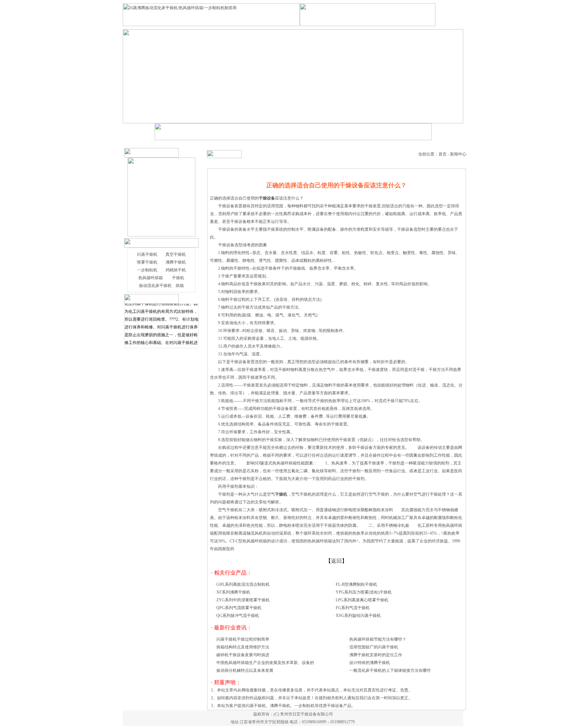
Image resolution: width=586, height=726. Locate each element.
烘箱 (180, 285)
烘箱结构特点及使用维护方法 (242, 647)
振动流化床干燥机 (155, 285)
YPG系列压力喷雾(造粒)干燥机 (364, 592)
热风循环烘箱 (150, 277)
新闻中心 (458, 154)
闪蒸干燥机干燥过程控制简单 (242, 639)
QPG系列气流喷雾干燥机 (238, 607)
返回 (336, 561)
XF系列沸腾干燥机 (233, 592)
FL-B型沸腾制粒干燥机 (356, 584)
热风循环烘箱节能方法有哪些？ (377, 639)
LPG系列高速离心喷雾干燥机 (362, 600)
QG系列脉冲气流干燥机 (237, 615)
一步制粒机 (147, 270)
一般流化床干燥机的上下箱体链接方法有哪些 (390, 670)
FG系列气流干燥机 (353, 607)
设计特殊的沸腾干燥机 (369, 662)
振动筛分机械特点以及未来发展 (244, 670)
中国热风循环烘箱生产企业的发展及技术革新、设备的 (265, 662)
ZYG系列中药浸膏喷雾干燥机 (243, 600)
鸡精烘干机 (175, 270)
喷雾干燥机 (147, 262)
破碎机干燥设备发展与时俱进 (242, 654)
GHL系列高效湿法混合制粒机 (243, 584)
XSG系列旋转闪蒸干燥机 (358, 615)
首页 (442, 154)
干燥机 (178, 277)
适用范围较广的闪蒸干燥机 (373, 647)
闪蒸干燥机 (147, 254)
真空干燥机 (175, 254)
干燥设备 (226, 245)
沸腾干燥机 (175, 262)
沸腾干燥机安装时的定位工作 (375, 654)
